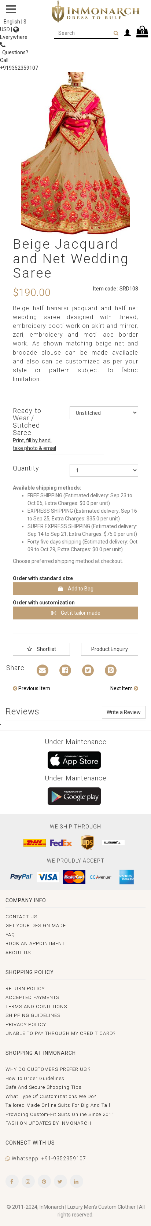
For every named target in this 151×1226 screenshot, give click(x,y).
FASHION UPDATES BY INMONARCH (48, 1123)
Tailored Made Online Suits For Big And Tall (57, 1105)
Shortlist (46, 649)
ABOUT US (18, 952)
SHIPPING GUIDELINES (32, 1015)
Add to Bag (80, 589)
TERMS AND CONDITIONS (36, 1006)
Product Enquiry (109, 649)
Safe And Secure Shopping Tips (43, 1087)
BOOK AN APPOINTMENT (35, 943)
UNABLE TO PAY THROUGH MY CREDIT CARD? (60, 1033)
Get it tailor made (80, 613)
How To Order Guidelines (35, 1078)
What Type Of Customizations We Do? (50, 1096)
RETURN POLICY (25, 988)
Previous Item (33, 688)
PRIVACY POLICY (25, 1024)
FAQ (10, 934)
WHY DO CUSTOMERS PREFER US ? (48, 1069)
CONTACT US (21, 916)
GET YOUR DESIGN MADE (35, 925)
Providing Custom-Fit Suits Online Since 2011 (59, 1114)
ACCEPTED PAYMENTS (32, 997)
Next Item (122, 688)
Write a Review (124, 712)
